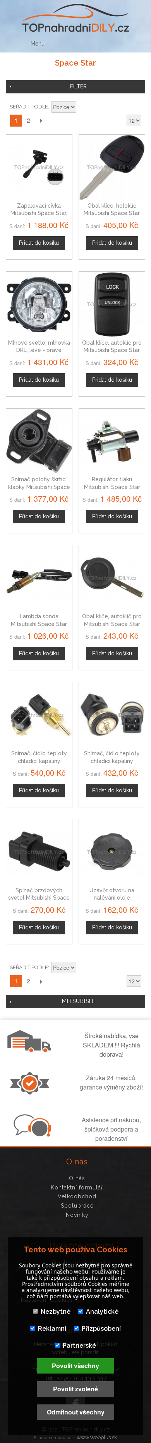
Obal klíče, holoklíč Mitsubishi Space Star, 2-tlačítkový (112, 213)
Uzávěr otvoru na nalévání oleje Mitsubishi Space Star (112, 897)
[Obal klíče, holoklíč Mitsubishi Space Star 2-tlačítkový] (112, 167)
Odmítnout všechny (76, 1411)
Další (40, 121)
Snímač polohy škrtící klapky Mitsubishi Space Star (39, 486)
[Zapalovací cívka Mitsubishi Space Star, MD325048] (39, 167)
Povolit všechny (75, 1365)
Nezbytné (55, 1311)
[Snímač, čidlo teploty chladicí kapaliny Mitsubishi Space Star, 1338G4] (39, 715)
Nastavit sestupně (83, 107)
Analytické (102, 1311)
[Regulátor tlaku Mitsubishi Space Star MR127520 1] (112, 441)
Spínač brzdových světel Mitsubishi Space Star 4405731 (39, 897)
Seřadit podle (29, 107)
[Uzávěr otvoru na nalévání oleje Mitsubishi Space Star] (112, 852)
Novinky (77, 1215)
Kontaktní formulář (77, 1187)
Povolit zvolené (75, 1388)
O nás (77, 1178)
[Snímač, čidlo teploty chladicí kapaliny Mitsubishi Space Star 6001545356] (112, 715)
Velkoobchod (77, 1196)
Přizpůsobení (101, 1328)
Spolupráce (77, 1206)
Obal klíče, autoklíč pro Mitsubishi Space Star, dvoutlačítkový (112, 350)
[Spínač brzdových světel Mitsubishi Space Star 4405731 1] (39, 852)
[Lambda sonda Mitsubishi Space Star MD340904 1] (39, 578)
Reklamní (52, 1328)
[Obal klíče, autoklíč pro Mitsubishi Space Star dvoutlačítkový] (112, 578)
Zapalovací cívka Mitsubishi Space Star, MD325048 (38, 213)
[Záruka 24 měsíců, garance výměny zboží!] (31, 1092)
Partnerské (79, 1345)
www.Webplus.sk (97, 1437)
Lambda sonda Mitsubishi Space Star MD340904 (39, 623)
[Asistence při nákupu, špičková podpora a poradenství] (31, 1134)
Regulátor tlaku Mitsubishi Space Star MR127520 (112, 486)
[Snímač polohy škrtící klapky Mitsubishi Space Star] (39, 441)
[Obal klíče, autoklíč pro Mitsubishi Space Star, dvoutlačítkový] (112, 304)
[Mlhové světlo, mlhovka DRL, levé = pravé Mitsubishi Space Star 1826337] (39, 304)
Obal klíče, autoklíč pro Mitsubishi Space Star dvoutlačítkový (112, 623)
